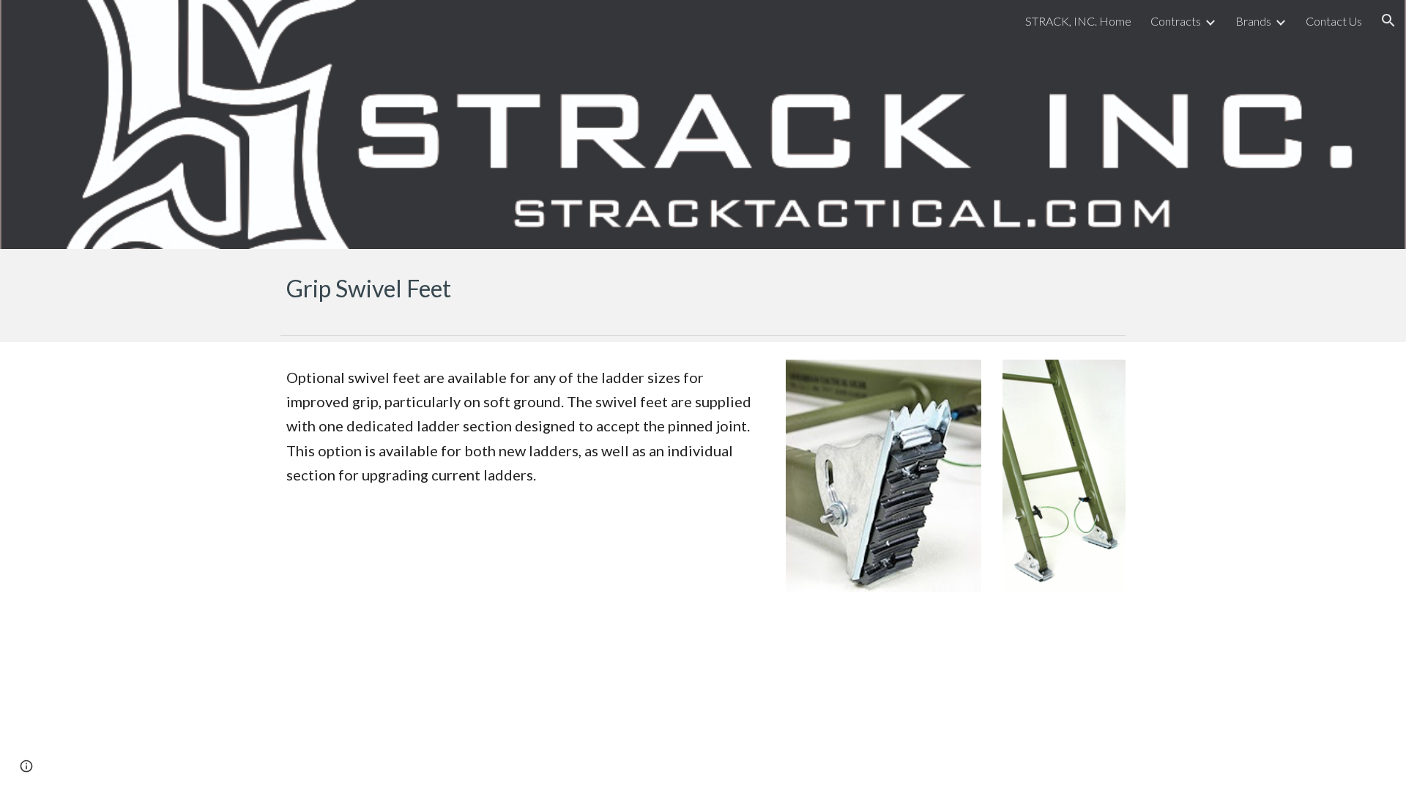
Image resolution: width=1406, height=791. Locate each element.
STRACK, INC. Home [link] (1078, 21)
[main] (703, 289)
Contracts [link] (1175, 21)
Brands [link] (1253, 21)
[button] (1388, 20)
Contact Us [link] (1334, 21)
